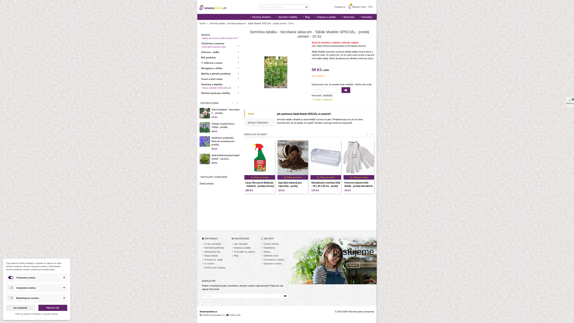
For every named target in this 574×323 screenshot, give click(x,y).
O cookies (209, 263)
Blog (307, 16)
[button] (232, 103)
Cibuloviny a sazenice (213, 45)
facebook (353, 265)
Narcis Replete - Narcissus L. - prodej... (225, 111)
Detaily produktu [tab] (258, 122)
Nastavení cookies (273, 263)
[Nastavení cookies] (262, 264)
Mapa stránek (211, 255)
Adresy (267, 251)
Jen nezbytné (20, 308)
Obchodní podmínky (214, 247)
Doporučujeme (209, 103)
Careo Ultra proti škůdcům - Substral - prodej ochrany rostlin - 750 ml (259, 186)
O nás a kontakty (212, 244)
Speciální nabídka (287, 16)
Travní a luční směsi (211, 78)
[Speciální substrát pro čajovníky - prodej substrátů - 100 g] (292, 157)
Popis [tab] (251, 113)
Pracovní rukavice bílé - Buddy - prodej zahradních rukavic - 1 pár (358, 186)
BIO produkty (208, 57)
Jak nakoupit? (241, 244)
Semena (219, 36)
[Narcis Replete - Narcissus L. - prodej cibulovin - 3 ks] (205, 113)
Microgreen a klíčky (211, 68)
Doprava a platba (326, 16)
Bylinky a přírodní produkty (216, 73)
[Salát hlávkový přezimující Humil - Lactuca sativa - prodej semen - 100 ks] (205, 159)
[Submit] (306, 7)
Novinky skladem (261, 16)
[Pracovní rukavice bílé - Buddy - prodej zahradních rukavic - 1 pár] (359, 157)
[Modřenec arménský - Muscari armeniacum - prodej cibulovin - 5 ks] (205, 141)
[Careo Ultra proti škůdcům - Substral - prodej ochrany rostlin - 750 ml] (259, 157)
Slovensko (349, 16)
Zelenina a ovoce (213, 62)
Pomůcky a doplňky (216, 86)
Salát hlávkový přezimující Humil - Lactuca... (226, 157)
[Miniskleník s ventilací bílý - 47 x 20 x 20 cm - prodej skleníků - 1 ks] (325, 157)
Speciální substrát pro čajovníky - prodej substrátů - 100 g (290, 186)
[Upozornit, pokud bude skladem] (346, 90)
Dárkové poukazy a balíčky (215, 93)
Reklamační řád (212, 251)
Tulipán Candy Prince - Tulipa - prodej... (224, 125)
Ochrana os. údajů (213, 259)
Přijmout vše (52, 308)
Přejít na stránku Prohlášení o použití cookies (36, 314)
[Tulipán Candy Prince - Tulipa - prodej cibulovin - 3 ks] (205, 127)
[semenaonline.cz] (217, 7)
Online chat (234, 315)
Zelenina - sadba (210, 52)
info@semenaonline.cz (213, 315)
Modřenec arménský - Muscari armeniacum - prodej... (224, 141)
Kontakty (367, 16)
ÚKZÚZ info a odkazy (215, 267)
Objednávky (269, 247)
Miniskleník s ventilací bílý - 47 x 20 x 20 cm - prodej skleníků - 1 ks (325, 186)
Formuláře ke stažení (244, 251)
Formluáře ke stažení (274, 259)
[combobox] (282, 7)
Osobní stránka (271, 244)
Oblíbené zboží (271, 255)
